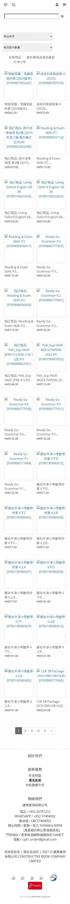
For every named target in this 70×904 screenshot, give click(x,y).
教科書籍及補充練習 (41, 57)
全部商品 (15, 57)
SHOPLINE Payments (40, 896)
